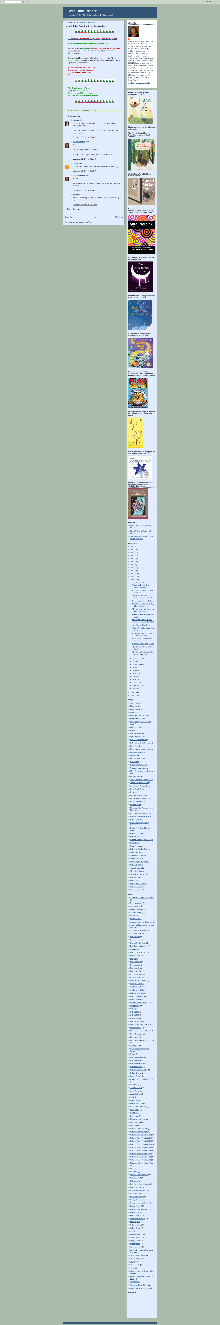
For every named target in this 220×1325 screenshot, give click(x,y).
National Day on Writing (139, 1129)
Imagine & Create (136, 776)
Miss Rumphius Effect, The (140, 798)
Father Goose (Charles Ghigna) (141, 749)
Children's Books (136, 984)
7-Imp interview (135, 903)
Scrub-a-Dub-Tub (136, 859)
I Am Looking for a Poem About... (142, 1079)
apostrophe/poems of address (141, 922)
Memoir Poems (135, 1125)
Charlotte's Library (136, 727)
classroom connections (138, 1003)
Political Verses (136, 837)
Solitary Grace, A (136, 865)
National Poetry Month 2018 (140, 1157)
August (136, 667)
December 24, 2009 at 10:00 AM (85, 205)
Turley (132, 1268)
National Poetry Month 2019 (140, 1160)
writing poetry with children (140, 1288)
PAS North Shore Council (139, 1184)
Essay (75, 195)
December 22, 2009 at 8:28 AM (84, 159)
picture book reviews (137, 1190)
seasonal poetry (136, 1234)
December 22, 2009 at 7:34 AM (84, 137)
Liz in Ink (133, 792)
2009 (133, 580)
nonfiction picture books (139, 1175)
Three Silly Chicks (137, 871)
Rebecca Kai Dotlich (137, 1219)
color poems (134, 1006)
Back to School (136, 940)
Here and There (136, 1067)
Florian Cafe (134, 755)
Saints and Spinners (137, 852)
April (135, 679)
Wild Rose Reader (83, 11)
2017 (133, 555)
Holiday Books (135, 1073)
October (136, 661)
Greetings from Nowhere (139, 768)
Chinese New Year (137, 993)
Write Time (134, 880)
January (136, 688)
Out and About (135, 1178)
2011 (133, 574)
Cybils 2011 (134, 1018)
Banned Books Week (138, 943)
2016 (133, 558)
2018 (133, 553)
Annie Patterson (136, 703)
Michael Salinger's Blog (138, 795)
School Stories (135, 1228)
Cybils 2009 (134, 1012)
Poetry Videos (135, 1212)
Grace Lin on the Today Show (143, 644)
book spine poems (137, 974)
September (137, 664)
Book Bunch (134, 968)
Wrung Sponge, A (136, 887)
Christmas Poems (136, 999)
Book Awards (135, 965)
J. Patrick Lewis (136, 1088)
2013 (133, 568)
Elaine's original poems (138, 1024)
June (135, 673)
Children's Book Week (138, 981)
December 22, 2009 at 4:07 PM (84, 190)
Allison (132, 916)
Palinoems (134, 1181)
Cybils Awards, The (137, 737)
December (137, 582)
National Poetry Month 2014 (140, 1147)
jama (75, 120)
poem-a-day (134, 1193)
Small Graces (135, 1237)
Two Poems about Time (141, 625)
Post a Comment (73, 209)
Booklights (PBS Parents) (139, 716)
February (136, 685)
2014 (133, 565)
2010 (133, 577)
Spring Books (135, 1241)
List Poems (134, 1116)
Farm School (135, 746)
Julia (132, 1097)
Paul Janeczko (135, 1187)
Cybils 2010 (134, 1015)
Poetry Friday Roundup (138, 1209)
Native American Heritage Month (142, 1163)
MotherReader (135, 805)
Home (94, 217)
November (137, 658)
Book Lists (134, 971)
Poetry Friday (135, 1206)
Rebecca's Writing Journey (140, 849)
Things (132, 1262)
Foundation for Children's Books (142, 1040)
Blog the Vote (135, 955)
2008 (133, 692)
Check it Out (135, 730)
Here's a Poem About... (138, 1070)
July (134, 670)
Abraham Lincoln (136, 909)
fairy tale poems (136, 1034)
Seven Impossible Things (139, 862)
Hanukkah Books (136, 1064)
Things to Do (135, 1265)
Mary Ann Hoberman (137, 1119)
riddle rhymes (135, 1222)
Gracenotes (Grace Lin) (138, 765)
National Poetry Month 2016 (140, 1150)
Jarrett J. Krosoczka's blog (140, 783)
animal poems (135, 919)
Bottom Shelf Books (137, 719)
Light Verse (134, 1113)
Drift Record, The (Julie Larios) (141, 743)
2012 (133, 571)
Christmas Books (136, 996)
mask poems (135, 1122)
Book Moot (134, 712)
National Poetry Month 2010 (140, 1135)
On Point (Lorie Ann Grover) (140, 813)
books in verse (135, 978)
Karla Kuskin (135, 1100)
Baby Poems (135, 937)
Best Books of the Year (138, 946)
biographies (134, 949)
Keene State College (137, 1103)
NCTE (132, 1168)
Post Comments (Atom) (83, 222)
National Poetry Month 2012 (140, 1141)
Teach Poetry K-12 (137, 868)
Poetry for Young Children (139, 1203)
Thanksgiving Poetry (137, 1258)
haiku (132, 1054)
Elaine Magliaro (79, 142)
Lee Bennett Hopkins (138, 1107)
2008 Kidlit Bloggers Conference (142, 898)
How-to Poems (135, 1076)
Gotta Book (134, 762)
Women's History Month (139, 1285)
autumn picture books (138, 930)
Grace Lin (133, 1046)
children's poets (136, 990)
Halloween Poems (136, 1060)
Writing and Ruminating (138, 884)
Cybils (132, 1009)
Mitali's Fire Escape (137, 802)
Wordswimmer (135, 877)
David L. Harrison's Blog (139, 740)
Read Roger (134, 843)
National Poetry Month (138, 1132)
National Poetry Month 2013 (140, 1144)
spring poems (135, 1244)
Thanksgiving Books (137, 1255)
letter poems (134, 1110)
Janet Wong (134, 1091)
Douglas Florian (136, 1021)
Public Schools (135, 1215)
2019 (133, 549)
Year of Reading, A (137, 890)
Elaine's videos (135, 1028)
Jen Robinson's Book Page (140, 786)
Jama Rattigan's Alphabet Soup (141, 780)
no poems (134, 1172)
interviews (134, 1085)
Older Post (119, 217)
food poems (134, 1037)
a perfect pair (135, 906)
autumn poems (135, 933)
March (135, 682)
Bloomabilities (135, 706)
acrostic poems (136, 912)
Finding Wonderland (137, 752)
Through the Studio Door (139, 874)
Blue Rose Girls (136, 709)
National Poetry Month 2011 (140, 1138)
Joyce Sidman (135, 1094)
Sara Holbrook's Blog (138, 855)
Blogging (133, 959)
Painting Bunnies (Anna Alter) (141, 816)
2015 (133, 562)
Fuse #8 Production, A (138, 759)
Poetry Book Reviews (138, 1200)
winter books (135, 1282)
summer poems (136, 1247)
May (134, 676)
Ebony (75, 163)
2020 (133, 546)
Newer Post (69, 217)
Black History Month (137, 952)
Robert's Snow (135, 1225)
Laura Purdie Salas (137, 789)
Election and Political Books (140, 1031)
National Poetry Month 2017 (140, 1154)
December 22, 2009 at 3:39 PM (84, 171)
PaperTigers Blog (136, 819)
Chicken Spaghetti (137, 733)
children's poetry (136, 987)
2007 (133, 695)
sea (131, 1231)
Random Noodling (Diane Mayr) (141, 840)
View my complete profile (140, 83)
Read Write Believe (137, 846)
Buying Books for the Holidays (143, 601)
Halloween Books (136, 1057)
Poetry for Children (137, 833)
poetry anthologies (137, 1197)
